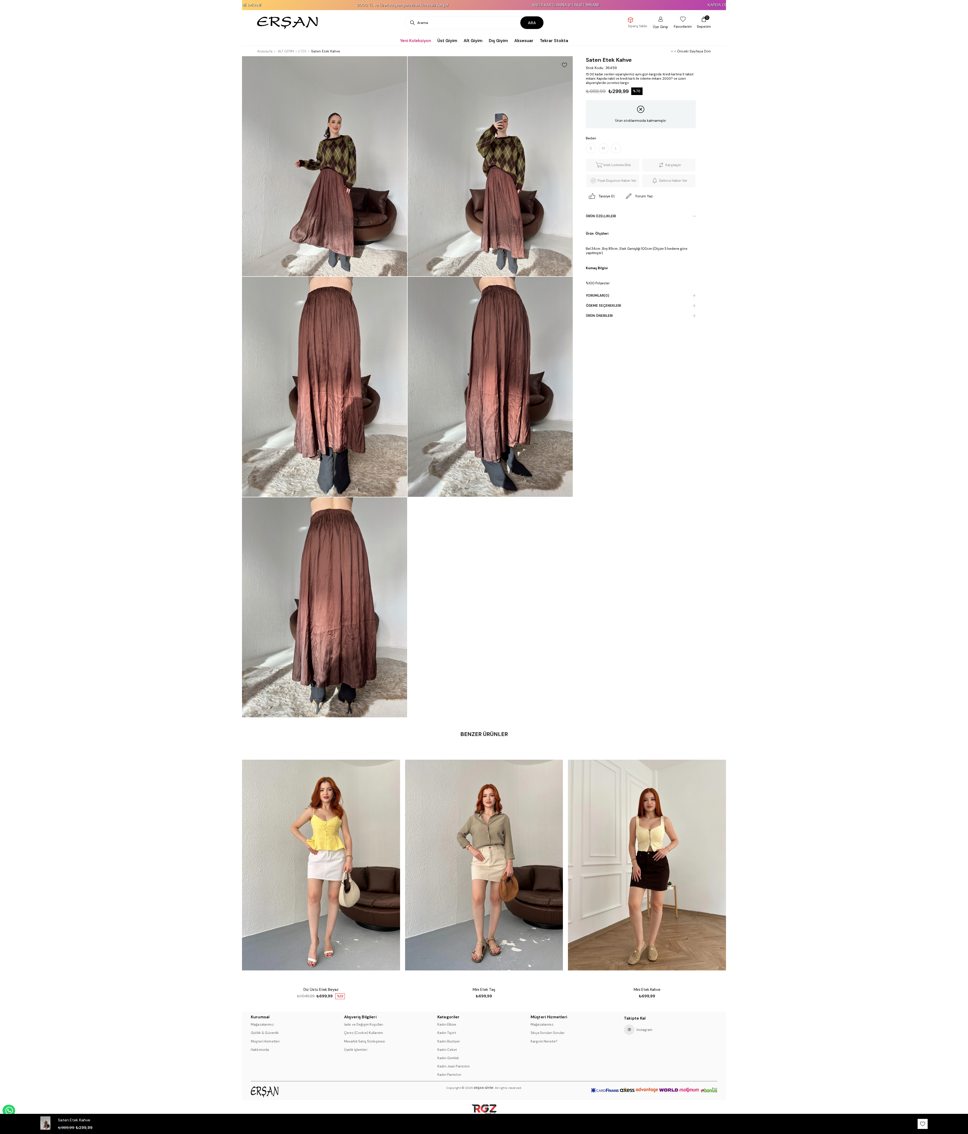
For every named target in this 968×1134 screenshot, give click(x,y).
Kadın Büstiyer (448, 1041)
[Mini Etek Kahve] (647, 865)
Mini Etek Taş (484, 989)
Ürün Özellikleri (601, 216)
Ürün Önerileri (599, 316)
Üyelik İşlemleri (355, 1050)
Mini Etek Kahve (647, 989)
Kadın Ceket (447, 1050)
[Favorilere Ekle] (564, 65)
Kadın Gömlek (448, 1058)
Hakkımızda (260, 1050)
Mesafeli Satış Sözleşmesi (364, 1041)
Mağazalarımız (262, 1024)
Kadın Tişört (446, 1033)
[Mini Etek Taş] (484, 865)
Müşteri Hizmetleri (265, 1041)
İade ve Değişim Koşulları (363, 1024)
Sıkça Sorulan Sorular (548, 1033)
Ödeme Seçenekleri (603, 305)
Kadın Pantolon (449, 1074)
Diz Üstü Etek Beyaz (321, 989)
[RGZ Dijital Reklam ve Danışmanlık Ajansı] (484, 1112)
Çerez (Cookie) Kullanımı (363, 1033)
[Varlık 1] (278, 1091)
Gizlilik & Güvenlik (265, 1033)
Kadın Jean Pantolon (453, 1066)
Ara (532, 22)
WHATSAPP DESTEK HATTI (9, 1110)
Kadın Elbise (447, 1024)
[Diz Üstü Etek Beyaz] (321, 865)
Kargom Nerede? (544, 1041)
